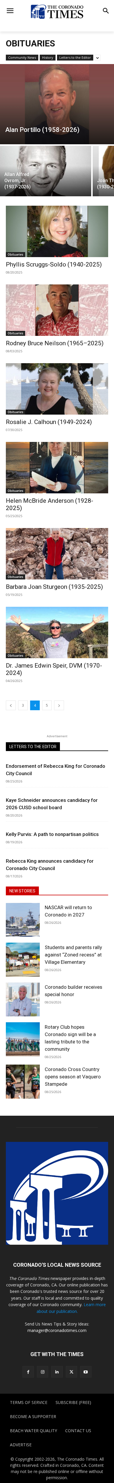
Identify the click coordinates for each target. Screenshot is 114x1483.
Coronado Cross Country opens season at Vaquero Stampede (73, 1076)
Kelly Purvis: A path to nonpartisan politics (52, 834)
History (47, 57)
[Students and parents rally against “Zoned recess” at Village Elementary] (23, 960)
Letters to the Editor (75, 57)
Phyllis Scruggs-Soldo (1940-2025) (54, 264)
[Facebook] (28, 1372)
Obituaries (15, 254)
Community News (22, 57)
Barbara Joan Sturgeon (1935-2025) (54, 586)
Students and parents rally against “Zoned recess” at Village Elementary (73, 954)
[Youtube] (85, 1372)
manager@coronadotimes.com (57, 1330)
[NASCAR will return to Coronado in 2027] (23, 920)
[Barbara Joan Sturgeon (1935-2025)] (57, 553)
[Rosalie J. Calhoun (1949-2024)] (57, 389)
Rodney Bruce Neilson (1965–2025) (54, 343)
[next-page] (59, 705)
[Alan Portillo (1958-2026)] (57, 104)
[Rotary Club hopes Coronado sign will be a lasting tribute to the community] (23, 1039)
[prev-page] (11, 705)
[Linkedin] (57, 1372)
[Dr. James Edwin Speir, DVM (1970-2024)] (57, 632)
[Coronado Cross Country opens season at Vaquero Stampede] (23, 1082)
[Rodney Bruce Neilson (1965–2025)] (57, 310)
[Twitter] (71, 1372)
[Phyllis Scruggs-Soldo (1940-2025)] (57, 231)
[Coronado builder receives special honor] (23, 1000)
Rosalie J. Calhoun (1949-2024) (49, 421)
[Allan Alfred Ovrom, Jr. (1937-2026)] (45, 171)
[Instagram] (42, 1372)
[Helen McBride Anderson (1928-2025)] (57, 467)
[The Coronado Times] (57, 11)
